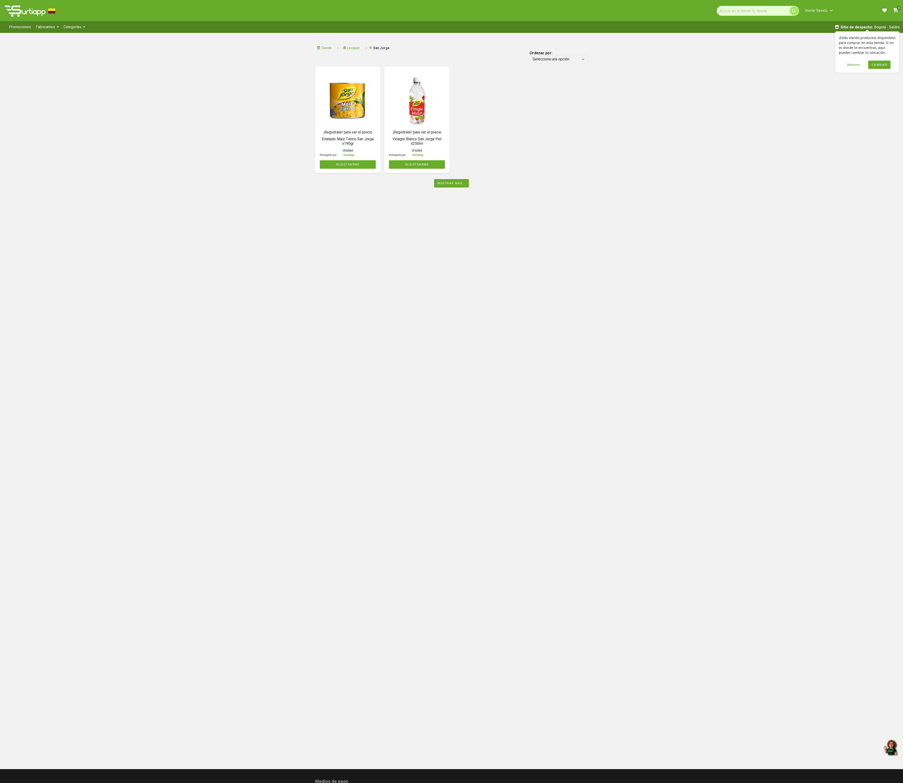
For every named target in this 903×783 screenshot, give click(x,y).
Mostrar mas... (451, 183)
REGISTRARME (348, 164)
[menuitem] (20, 27)
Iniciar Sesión (816, 10)
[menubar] (134, 27)
